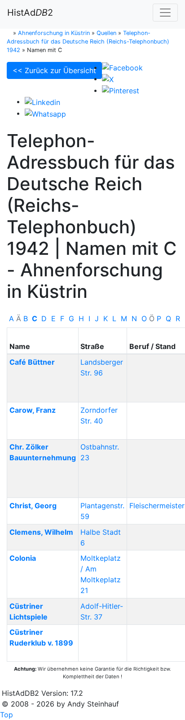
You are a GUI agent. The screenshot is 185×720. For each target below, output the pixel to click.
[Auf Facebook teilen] (122, 67)
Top (6, 714)
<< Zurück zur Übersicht (54, 70)
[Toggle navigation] (165, 13)
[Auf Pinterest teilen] (120, 90)
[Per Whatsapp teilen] (45, 113)
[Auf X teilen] (108, 78)
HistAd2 (30, 12)
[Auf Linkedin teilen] (42, 101)
